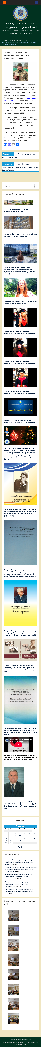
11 (15, 836)
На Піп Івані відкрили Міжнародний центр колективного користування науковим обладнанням (18, 877)
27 (24, 840)
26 (20, 840)
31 (10, 842)
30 (6, 842)
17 (10, 838)
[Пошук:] (20, 186)
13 (24, 836)
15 (34, 836)
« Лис (18, 847)
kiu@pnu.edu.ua (14, 35)
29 (34, 840)
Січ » (22, 847)
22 (34, 838)
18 (15, 838)
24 (10, 840)
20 (24, 838)
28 (29, 840)
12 (20, 836)
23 (6, 840)
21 (29, 838)
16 (6, 838)
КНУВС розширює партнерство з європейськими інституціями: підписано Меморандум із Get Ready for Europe (21, 869)
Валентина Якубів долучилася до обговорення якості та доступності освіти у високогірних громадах (20, 862)
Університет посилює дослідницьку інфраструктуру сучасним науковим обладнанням (16, 884)
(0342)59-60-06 (13, 33)
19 (20, 838)
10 (10, 836)
